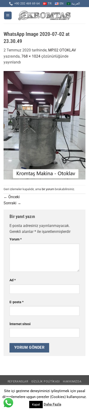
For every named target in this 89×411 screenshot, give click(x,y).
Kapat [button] (36, 404)
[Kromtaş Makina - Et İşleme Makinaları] (44, 15)
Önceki (12, 197)
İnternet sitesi (20, 324)
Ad (12, 280)
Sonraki (12, 203)
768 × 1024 (30, 56)
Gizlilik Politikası (45, 381)
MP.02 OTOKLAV (62, 50)
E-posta (16, 302)
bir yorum (48, 189)
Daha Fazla (52, 404)
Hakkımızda (72, 381)
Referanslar (18, 381)
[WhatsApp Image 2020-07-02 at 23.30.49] (44, 125)
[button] (8, 15)
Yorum (15, 239)
